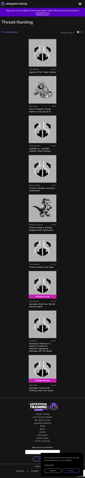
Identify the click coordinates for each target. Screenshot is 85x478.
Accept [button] (71, 471)
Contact (42, 432)
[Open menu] (80, 4)
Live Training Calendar (42, 417)
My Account (42, 435)
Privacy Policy (42, 438)
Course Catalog (42, 414)
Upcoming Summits (42, 423)
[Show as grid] (78, 32)
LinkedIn (35, 471)
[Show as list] (81, 32)
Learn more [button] (49, 465)
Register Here (42, 14)
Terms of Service (42, 441)
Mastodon (20, 471)
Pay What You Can (42, 420)
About (42, 429)
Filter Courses (11, 32)
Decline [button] (53, 471)
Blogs (42, 426)
